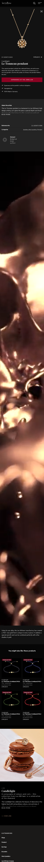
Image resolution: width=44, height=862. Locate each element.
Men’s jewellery (6, 856)
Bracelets (4, 851)
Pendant (39, 129)
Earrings (4, 847)
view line (7, 816)
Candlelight (6, 61)
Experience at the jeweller (22, 80)
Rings (3, 838)
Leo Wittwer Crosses (8, 861)
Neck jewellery (33, 129)
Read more (6, 114)
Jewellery (25, 129)
